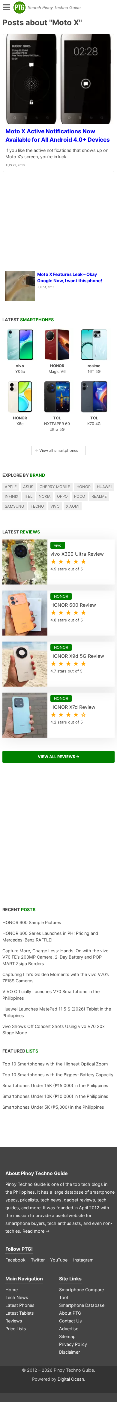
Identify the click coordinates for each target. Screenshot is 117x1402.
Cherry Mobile (55, 487)
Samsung (14, 506)
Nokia (45, 496)
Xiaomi (72, 506)
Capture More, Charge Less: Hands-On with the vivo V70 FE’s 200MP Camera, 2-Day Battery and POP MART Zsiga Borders (55, 957)
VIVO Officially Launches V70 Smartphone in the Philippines (51, 995)
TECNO (37, 506)
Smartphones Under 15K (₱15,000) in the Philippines (55, 1085)
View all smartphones (56, 450)
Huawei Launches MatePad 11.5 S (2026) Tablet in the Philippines (56, 1012)
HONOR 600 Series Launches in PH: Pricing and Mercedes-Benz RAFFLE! (50, 936)
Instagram (83, 1259)
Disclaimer (69, 1352)
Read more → (36, 1231)
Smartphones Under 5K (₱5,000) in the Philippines (53, 1107)
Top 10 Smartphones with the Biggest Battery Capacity (57, 1074)
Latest (28, 319)
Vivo (55, 506)
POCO (79, 496)
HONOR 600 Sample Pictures (31, 922)
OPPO (62, 496)
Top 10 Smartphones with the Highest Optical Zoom (55, 1063)
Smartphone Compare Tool (81, 1293)
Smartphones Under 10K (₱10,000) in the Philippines (55, 1096)
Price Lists (15, 1328)
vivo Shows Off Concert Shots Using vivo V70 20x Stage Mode (53, 1029)
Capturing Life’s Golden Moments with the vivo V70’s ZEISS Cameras (55, 978)
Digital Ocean (71, 1379)
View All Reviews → (59, 756)
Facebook (15, 1259)
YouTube (59, 1259)
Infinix (11, 496)
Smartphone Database (81, 1305)
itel (28, 496)
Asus (28, 487)
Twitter (38, 1259)
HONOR (83, 487)
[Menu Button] (6, 7)
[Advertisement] (58, 838)
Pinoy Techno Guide (44, 1173)
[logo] (20, 8)
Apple (11, 487)
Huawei (104, 487)
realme (99, 496)
